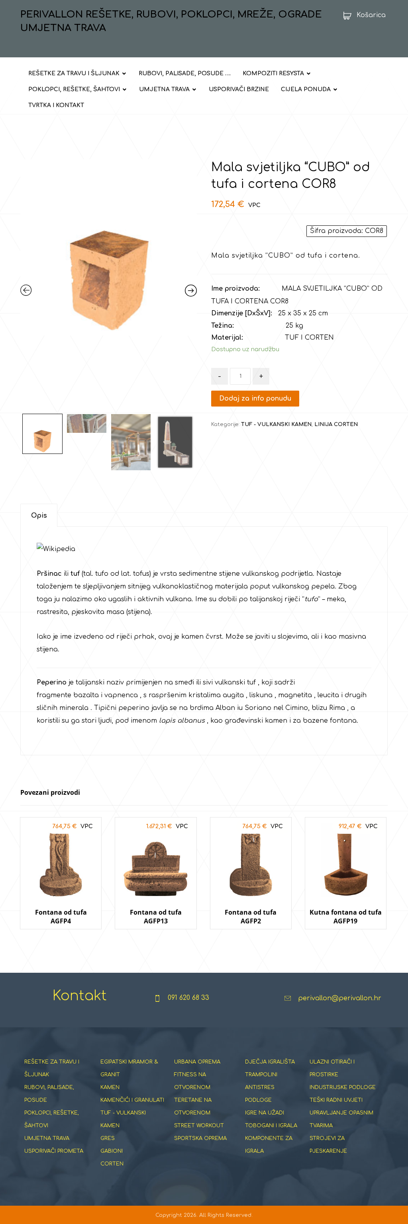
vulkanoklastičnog (183, 586)
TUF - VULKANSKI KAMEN (276, 424)
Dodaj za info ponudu (255, 398)
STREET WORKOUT (199, 1125)
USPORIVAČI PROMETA (53, 1151)
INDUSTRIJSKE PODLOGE (343, 1087)
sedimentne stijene (209, 573)
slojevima (293, 636)
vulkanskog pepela (303, 586)
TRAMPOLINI (261, 1074)
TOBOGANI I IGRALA (271, 1125)
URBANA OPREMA (197, 1062)
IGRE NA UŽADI (264, 1113)
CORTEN (112, 1164)
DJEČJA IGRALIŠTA (270, 1062)
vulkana (179, 599)
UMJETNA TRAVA (46, 1138)
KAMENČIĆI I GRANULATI (132, 1100)
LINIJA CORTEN (336, 424)
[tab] (38, 515)
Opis (39, 515)
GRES (107, 1138)
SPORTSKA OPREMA (200, 1138)
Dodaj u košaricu (61, 937)
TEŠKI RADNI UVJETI (336, 1100)
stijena (138, 612)
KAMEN (110, 1087)
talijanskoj (266, 599)
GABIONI (111, 1151)
